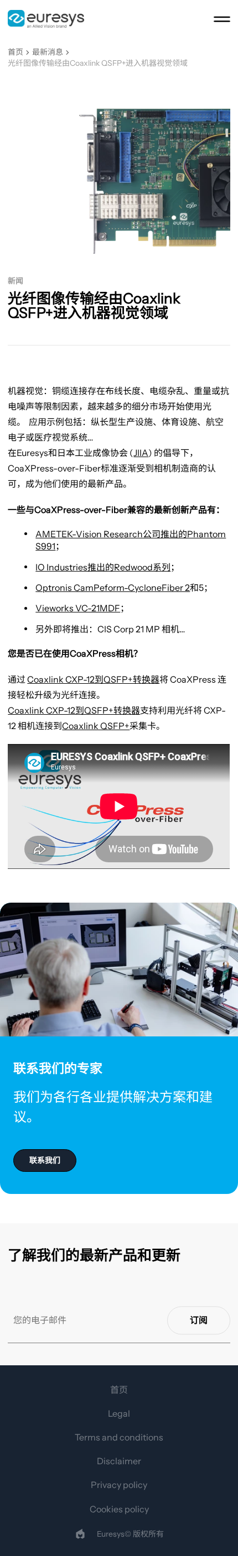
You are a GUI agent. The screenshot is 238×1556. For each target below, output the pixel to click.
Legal (119, 1413)
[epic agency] (80, 1533)
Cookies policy (119, 1509)
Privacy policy (119, 1484)
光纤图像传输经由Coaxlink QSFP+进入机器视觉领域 (98, 63)
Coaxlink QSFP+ (96, 725)
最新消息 (47, 52)
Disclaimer (119, 1460)
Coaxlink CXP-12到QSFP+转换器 (93, 679)
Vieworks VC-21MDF (77, 608)
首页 (15, 52)
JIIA (140, 452)
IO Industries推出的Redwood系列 (102, 567)
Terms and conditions (119, 1437)
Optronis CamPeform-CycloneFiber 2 (112, 587)
